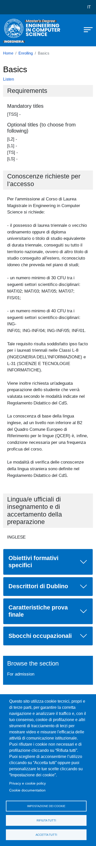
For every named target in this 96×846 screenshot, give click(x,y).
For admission (20, 674)
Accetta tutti (46, 834)
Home (8, 53)
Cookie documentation (27, 790)
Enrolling (25, 53)
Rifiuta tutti (46, 820)
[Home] (16, 30)
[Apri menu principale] (85, 29)
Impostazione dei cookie (46, 806)
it (89, 7)
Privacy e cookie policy (27, 783)
